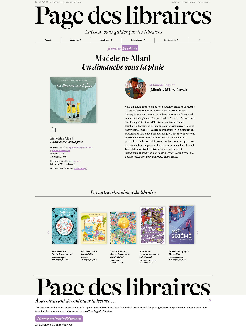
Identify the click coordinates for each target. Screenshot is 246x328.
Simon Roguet (72, 161)
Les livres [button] (105, 40)
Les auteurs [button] (137, 40)
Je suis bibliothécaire (72, 2)
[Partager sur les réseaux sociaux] (53, 130)
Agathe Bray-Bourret (80, 147)
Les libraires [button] (170, 40)
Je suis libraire (55, 2)
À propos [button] (74, 40)
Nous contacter (190, 2)
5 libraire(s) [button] (80, 168)
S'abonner (176, 2)
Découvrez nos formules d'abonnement (59, 318)
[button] (48, 232)
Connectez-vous (63, 324)
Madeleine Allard (123, 58)
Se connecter (204, 2)
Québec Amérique (60, 150)
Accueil (48, 40)
